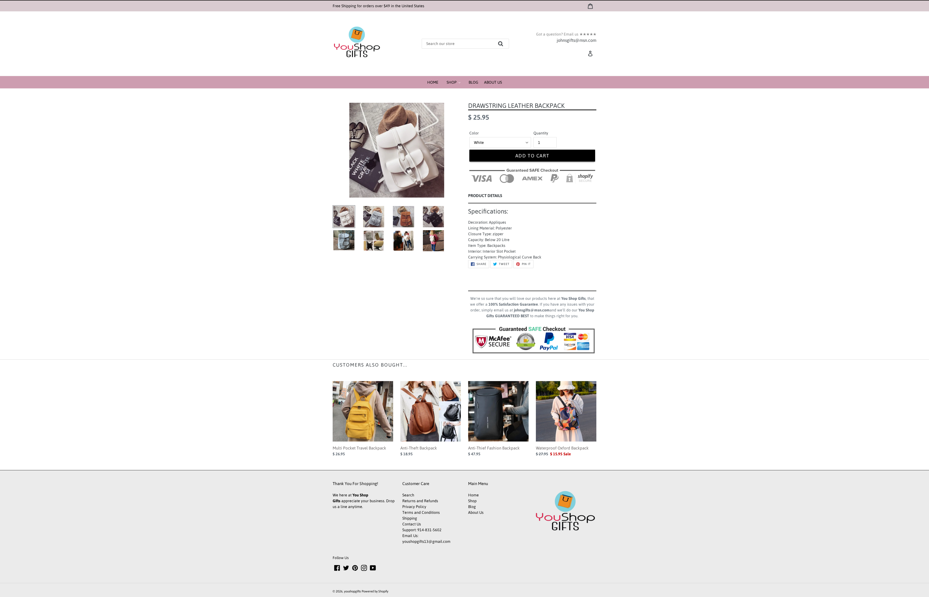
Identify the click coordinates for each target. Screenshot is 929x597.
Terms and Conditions (421, 512)
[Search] (507, 42)
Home (473, 495)
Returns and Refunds (420, 501)
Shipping (409, 518)
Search (408, 495)
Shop (472, 501)
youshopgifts (352, 591)
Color (474, 133)
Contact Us (411, 524)
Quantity (540, 133)
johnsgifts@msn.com (576, 40)
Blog (472, 506)
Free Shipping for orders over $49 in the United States (378, 6)
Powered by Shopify (375, 591)
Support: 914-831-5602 (422, 530)
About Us (476, 512)
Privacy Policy (414, 506)
